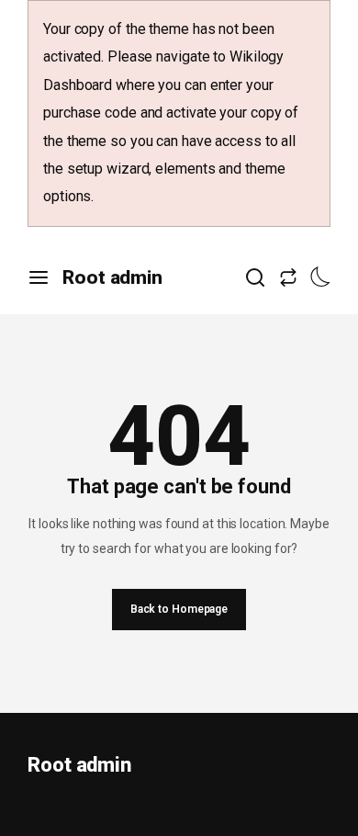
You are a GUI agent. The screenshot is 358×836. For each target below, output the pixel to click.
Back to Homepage (179, 609)
